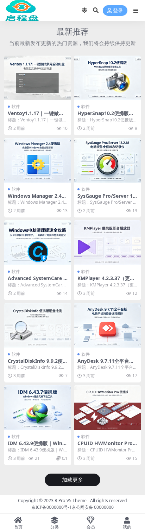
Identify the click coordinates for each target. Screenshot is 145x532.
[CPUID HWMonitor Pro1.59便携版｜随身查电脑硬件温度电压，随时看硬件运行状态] (107, 407)
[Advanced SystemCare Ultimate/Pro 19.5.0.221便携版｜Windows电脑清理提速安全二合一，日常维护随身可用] (37, 242)
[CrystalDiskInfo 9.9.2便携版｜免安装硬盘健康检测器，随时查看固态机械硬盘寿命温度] (37, 325)
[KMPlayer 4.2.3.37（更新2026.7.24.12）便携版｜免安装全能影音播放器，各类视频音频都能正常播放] (107, 242)
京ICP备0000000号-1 (51, 507)
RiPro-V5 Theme (71, 501)
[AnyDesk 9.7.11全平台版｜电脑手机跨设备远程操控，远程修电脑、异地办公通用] (107, 325)
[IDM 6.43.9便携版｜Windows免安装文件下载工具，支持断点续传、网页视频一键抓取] (37, 407)
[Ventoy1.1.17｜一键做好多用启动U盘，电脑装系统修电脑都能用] (37, 78)
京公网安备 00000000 (93, 507)
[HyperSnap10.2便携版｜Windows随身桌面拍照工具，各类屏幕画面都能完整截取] (107, 78)
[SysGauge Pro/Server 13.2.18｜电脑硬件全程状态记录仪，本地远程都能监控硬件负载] (107, 160)
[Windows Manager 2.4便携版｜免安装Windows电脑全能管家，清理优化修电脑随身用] (37, 160)
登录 (118, 10)
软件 (16, 106)
